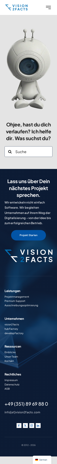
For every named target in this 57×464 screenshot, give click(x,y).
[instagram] (31, 425)
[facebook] (19, 425)
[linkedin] (38, 425)
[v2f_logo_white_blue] (28, 251)
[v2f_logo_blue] (16, 6)
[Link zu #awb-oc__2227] (48, 7)
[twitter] (25, 425)
